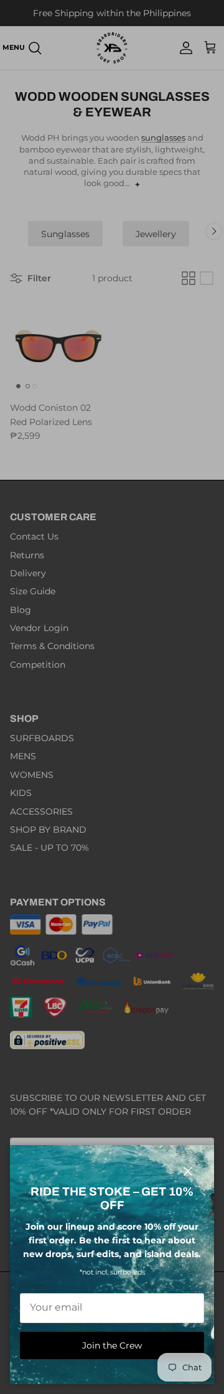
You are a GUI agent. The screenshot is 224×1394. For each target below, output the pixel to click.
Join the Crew (112, 1345)
